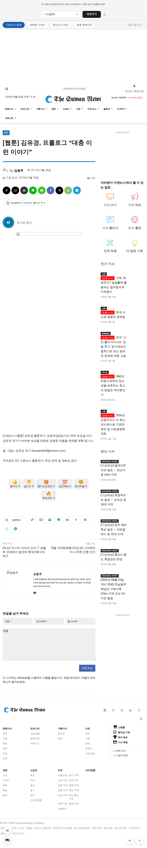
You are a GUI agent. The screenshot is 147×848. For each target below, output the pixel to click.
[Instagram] (121, 710)
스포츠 (33, 770)
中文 (75, 88)
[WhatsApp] (68, 190)
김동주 (18, 170)
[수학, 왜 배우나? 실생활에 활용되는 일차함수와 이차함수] (135, 274)
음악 (5, 795)
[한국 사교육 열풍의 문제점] (135, 308)
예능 (5, 790)
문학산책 (34, 738)
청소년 (61, 733)
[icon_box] (110, 201)
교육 (104, 274)
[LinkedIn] (130, 710)
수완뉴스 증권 (13, 24)
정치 (5, 733)
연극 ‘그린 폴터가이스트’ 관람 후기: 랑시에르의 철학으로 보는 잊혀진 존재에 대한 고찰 (113, 347)
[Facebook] (50, 190)
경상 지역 (63, 795)
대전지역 (73, 780)
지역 (60, 770)
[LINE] (33, 190)
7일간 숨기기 (134, 24)
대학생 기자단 (37, 24)
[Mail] (34, 592)
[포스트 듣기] (8, 222)
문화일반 (105, 333)
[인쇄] (24, 190)
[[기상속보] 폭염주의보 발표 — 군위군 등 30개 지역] (135, 491)
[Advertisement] (73, 56)
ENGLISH (68, 88)
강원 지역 (63, 790)
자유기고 (34, 743)
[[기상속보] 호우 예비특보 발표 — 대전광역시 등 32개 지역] (135, 521)
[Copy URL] (6, 190)
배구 (32, 795)
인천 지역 (63, 780)
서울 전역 (63, 775)
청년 (60, 738)
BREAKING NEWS (110, 461)
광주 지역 (74, 803)
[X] (59, 190)
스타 (5, 775)
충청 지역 (74, 785)
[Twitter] (139, 710)
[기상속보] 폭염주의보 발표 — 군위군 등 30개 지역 (113, 500)
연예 (5, 770)
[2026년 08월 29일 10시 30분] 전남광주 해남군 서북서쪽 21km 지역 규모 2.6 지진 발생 (113, 589)
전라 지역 (74, 790)
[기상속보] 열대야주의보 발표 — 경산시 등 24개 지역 (113, 470)
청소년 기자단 (61, 24)
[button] (6, 89)
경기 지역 (74, 775)
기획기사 (62, 728)
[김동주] (6, 170)
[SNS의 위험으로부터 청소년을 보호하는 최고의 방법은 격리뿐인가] (135, 372)
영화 (5, 785)
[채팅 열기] (7, 840)
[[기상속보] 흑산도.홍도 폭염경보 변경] (135, 551)
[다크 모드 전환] (134, 86)
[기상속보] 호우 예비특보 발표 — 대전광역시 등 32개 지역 (114, 529)
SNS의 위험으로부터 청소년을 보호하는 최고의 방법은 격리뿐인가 (113, 385)
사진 (87, 728)
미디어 (105, 372)
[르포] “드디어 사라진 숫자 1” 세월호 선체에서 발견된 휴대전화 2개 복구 (24, 552)
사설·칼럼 (35, 733)
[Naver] (42, 190)
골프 (32, 785)
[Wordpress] (104, 710)
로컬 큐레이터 (84, 24)
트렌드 (88, 748)
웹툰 (6, 132)
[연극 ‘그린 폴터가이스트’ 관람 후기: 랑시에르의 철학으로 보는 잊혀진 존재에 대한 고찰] (135, 333)
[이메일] (15, 190)
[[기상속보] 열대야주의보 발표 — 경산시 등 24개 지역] (135, 461)
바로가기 (92, 14)
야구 (32, 780)
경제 (5, 748)
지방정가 (62, 808)
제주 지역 (63, 803)
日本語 (81, 88)
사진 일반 (90, 753)
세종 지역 (63, 785)
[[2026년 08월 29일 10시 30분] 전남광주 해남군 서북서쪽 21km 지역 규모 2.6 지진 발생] (135, 576)
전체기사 (7, 728)
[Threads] (141, 719)
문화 (5, 743)
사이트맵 (90, 770)
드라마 (6, 780)
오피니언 (34, 728)
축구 (32, 775)
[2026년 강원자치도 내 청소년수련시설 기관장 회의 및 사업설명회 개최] (135, 411)
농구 (32, 790)
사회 (104, 411)
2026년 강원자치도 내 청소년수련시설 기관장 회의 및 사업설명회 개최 (113, 424)
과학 (5, 758)
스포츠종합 (36, 800)
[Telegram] (77, 190)
